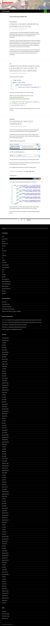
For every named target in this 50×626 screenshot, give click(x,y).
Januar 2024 (4, 361)
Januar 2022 (4, 406)
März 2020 (4, 456)
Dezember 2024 (5, 352)
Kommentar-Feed (5, 616)
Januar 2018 (4, 510)
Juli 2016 (4, 546)
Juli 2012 (4, 602)
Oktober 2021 (5, 413)
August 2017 (4, 522)
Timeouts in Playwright (6, 306)
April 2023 (4, 373)
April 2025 (4, 347)
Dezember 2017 (5, 512)
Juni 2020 (4, 449)
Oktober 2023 (5, 364)
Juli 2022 (4, 394)
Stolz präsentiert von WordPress (7, 624)
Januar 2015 (4, 569)
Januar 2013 (4, 588)
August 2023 (4, 366)
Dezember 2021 (5, 408)
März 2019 (4, 484)
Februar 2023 (4, 378)
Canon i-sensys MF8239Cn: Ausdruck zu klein (24, 25)
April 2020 (4, 453)
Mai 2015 (4, 567)
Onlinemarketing (5, 267)
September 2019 (5, 470)
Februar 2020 (4, 458)
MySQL (3, 260)
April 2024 (4, 356)
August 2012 (4, 600)
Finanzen (4, 246)
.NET (10, 63)
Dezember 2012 (5, 590)
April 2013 (4, 583)
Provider (4, 274)
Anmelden (4, 611)
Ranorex (3, 276)
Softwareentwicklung (6, 283)
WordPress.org (5, 618)
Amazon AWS (4, 238)
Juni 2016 (4, 548)
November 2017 (5, 515)
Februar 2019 (4, 486)
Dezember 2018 (5, 491)
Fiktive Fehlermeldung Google (8, 309)
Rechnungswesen (5, 279)
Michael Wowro (22, 29)
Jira (2, 257)
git (2, 248)
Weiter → (29, 220)
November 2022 (5, 385)
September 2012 (5, 598)
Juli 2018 (4, 498)
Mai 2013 (4, 581)
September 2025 (5, 340)
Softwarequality (5, 286)
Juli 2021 (4, 418)
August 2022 (4, 392)
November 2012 (5, 593)
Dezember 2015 (5, 553)
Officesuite (4, 262)
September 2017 (5, 520)
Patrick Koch (4, 327)
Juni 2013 (4, 579)
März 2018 (4, 505)
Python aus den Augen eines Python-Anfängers (11, 311)
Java (3, 253)
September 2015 (5, 560)
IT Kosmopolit (5, 11)
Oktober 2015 (5, 557)
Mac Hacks (4, 301)
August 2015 (4, 562)
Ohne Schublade (13, 21)
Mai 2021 (4, 423)
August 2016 (4, 543)
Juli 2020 (4, 446)
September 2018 (5, 494)
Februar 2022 (4, 404)
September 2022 (5, 390)
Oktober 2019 (5, 468)
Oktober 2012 (5, 595)
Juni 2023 (4, 368)
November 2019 (5, 465)
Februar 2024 (4, 359)
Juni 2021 (4, 420)
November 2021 (5, 411)
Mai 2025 (4, 345)
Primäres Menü (48, 11)
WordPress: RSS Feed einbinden (21, 122)
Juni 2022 (4, 397)
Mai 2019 (4, 479)
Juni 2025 (4, 342)
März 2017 (4, 534)
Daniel (3, 329)
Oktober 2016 (5, 541)
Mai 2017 (4, 529)
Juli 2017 (4, 524)
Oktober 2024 (5, 354)
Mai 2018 (4, 501)
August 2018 (4, 496)
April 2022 (4, 399)
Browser (3, 241)
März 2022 (4, 401)
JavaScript (4, 255)
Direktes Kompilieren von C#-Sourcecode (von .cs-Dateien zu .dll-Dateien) (24, 68)
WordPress (12, 119)
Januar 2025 (4, 349)
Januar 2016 (4, 550)
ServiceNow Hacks (6, 304)
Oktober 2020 (5, 439)
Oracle (3, 269)
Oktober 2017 (5, 517)
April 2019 (4, 482)
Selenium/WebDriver (6, 281)
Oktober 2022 (5, 387)
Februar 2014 (4, 572)
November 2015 (5, 555)
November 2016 (5, 538)
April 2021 (4, 425)
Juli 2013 (4, 576)
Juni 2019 (4, 477)
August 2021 (4, 416)
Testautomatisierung (6, 288)
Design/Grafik (5, 243)
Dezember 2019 (5, 463)
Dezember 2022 (5, 382)
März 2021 (4, 427)
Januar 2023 (4, 380)
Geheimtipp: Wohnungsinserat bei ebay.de (18, 324)
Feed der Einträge (5, 613)
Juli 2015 (4, 564)
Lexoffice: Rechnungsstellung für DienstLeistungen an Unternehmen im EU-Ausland (24, 319)
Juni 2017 (4, 527)
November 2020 (5, 437)
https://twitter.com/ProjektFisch (32, 190)
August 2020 (4, 444)
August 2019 (4, 472)
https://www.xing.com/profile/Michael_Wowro (35, 197)
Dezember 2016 (5, 536)
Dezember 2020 (5, 434)
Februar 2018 (4, 508)
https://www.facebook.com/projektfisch (34, 186)
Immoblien (4, 250)
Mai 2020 (4, 451)
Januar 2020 (4, 460)
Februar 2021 (4, 430)
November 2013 (5, 574)
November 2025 (5, 338)
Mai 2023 (4, 371)
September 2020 (5, 442)
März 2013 (4, 586)
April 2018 (4, 503)
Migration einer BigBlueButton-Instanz (14, 329)
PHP (3, 272)
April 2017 (4, 531)
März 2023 (4, 375)
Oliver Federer (5, 324)
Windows (4, 290)
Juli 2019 (4, 475)
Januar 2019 (4, 489)
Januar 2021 (4, 432)
